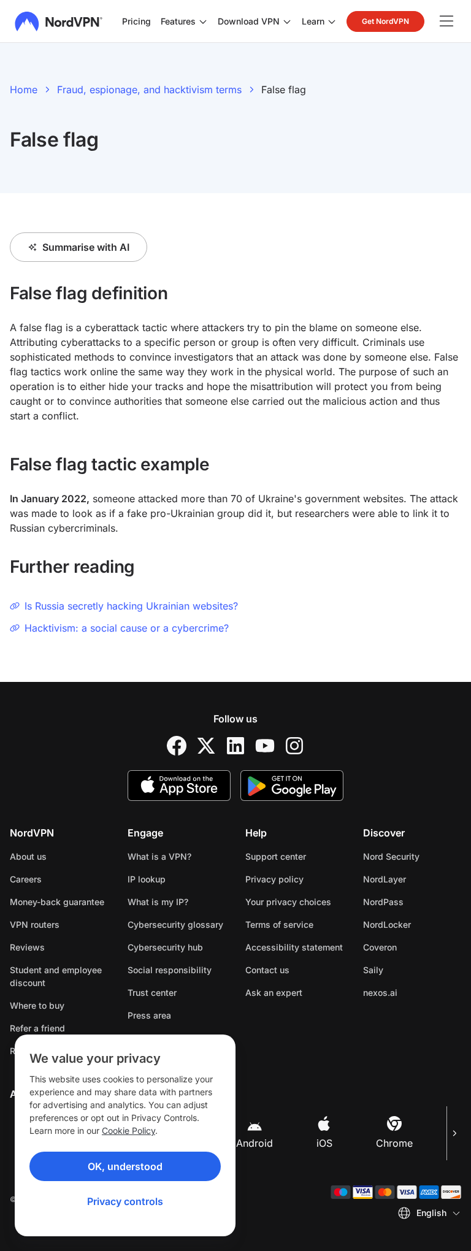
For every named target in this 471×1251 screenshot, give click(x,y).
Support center (275, 856)
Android (254, 1143)
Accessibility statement (294, 947)
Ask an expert (273, 992)
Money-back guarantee (57, 902)
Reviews (27, 947)
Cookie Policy (128, 1130)
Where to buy (37, 1005)
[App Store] (179, 785)
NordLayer (412, 878)
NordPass (412, 901)
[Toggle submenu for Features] (203, 21)
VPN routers (34, 924)
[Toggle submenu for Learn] (332, 21)
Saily (412, 969)
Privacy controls (125, 1201)
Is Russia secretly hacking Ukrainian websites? (131, 606)
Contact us (267, 970)
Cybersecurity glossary (175, 924)
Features (178, 21)
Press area (149, 1015)
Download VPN (249, 21)
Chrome (394, 1143)
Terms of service (294, 924)
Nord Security (412, 856)
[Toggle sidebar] (446, 21)
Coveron (412, 946)
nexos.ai (412, 992)
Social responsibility (170, 970)
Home (23, 89)
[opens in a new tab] (176, 746)
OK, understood (125, 1166)
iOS (324, 1143)
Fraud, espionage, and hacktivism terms (149, 89)
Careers (59, 878)
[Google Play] (291, 785)
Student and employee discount (56, 976)
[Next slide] (453, 1133)
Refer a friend (37, 1028)
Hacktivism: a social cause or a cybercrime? (127, 628)
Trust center (152, 992)
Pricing (136, 21)
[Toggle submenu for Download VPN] (287, 21)
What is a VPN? (159, 856)
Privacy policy (294, 878)
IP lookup (147, 879)
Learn (313, 21)
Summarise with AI (85, 247)
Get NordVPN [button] (385, 21)
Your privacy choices (288, 902)
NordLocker (412, 924)
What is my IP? (158, 902)
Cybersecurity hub (165, 947)
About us (28, 856)
